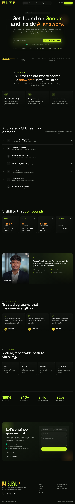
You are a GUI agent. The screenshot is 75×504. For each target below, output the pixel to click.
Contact (48, 3)
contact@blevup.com (14, 452)
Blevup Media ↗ (69, 501)
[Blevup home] (8, 2)
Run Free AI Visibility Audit (53, 40)
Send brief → (54, 448)
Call (62, 3)
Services (31, 3)
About (37, 3)
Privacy (59, 501)
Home (25, 3)
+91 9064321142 (13, 456)
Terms (63, 501)
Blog (43, 3)
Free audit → (68, 3)
